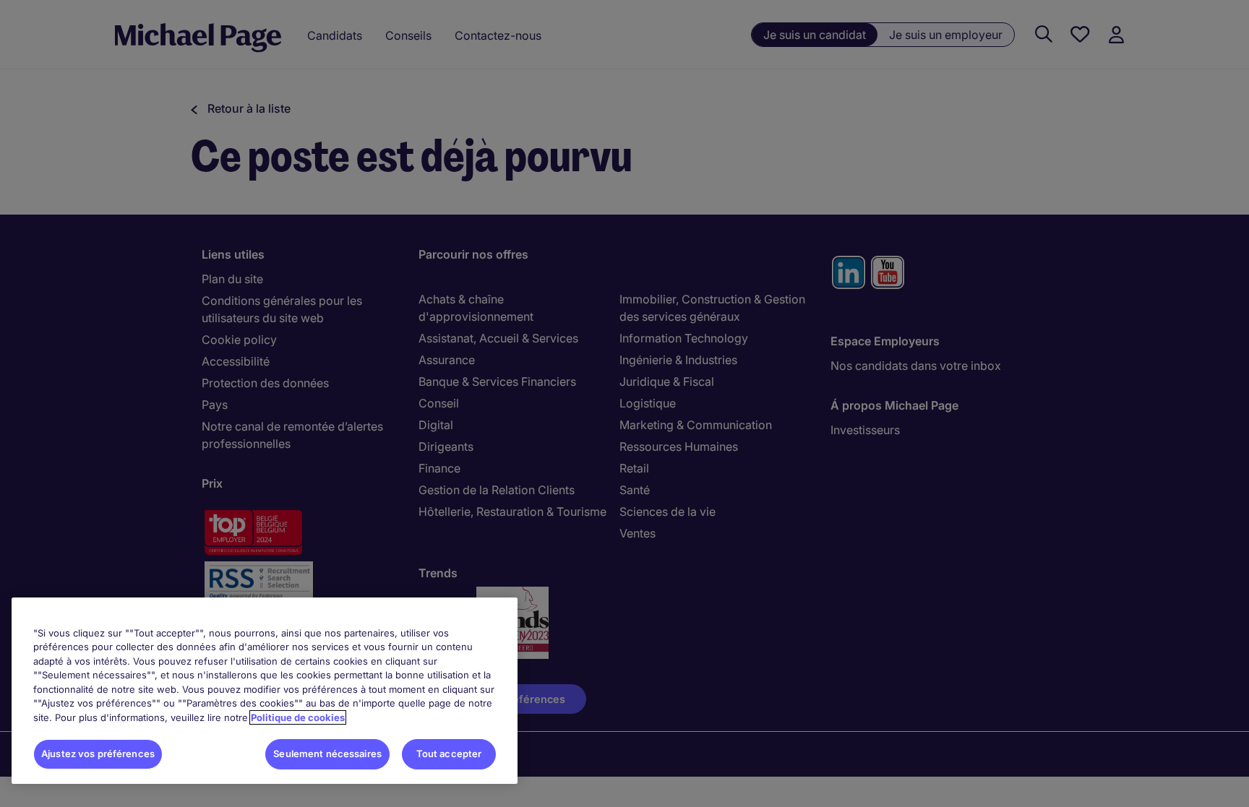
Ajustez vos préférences (98, 753)
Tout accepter (449, 753)
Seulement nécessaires (327, 753)
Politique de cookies (298, 717)
